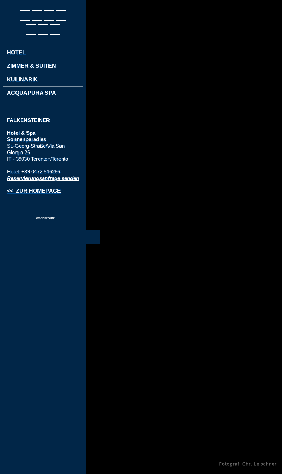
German (12, 3)
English (25, 3)
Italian (38, 3)
